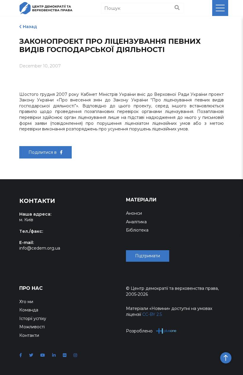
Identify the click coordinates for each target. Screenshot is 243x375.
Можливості (32, 326)
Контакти (29, 335)
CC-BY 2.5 (152, 314)
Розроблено (139, 331)
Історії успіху (32, 318)
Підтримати (147, 255)
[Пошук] (177, 8)
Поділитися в (43, 152)
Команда (28, 310)
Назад (30, 26)
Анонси (134, 213)
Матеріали (141, 200)
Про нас (31, 288)
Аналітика (136, 221)
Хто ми (26, 301)
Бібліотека (137, 230)
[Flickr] (64, 355)
